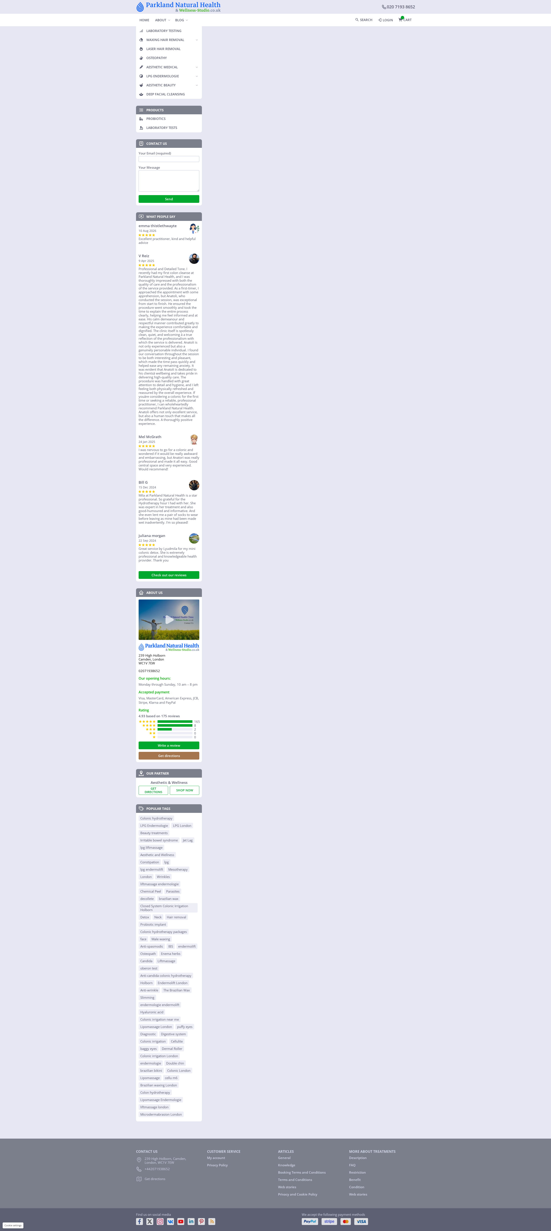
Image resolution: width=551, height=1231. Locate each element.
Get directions (169, 756)
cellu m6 (171, 1078)
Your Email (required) (155, 153)
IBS (170, 946)
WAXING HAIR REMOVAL (165, 40)
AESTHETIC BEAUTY (161, 85)
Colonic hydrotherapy (156, 818)
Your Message (149, 167)
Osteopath (148, 953)
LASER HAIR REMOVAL (163, 49)
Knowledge (286, 1165)
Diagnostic (148, 1034)
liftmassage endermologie (159, 884)
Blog (179, 20)
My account (216, 1158)
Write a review (169, 745)
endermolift (187, 946)
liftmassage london (154, 1107)
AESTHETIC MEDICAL (162, 67)
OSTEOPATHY (156, 58)
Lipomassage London (156, 1027)
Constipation (149, 862)
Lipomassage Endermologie (160, 1100)
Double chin (175, 1063)
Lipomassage (150, 1078)
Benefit (355, 1179)
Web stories (287, 1187)
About (160, 20)
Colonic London (178, 1070)
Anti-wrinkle (149, 990)
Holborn (146, 983)
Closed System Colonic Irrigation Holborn (164, 908)
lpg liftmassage (151, 847)
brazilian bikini (151, 1070)
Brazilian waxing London (158, 1085)
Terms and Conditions (295, 1179)
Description (358, 1158)
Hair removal (176, 917)
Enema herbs (170, 953)
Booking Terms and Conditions (302, 1172)
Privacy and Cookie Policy (297, 1194)
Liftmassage (166, 961)
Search (366, 20)
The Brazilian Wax (176, 990)
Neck (158, 917)
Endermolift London (172, 983)
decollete (147, 898)
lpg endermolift (151, 869)
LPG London (182, 825)
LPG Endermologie (154, 825)
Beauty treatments (154, 833)
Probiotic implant (153, 924)
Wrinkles (163, 877)
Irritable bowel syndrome (159, 840)
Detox (144, 917)
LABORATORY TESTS (161, 127)
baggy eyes (148, 1048)
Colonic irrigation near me (159, 1019)
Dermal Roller (172, 1048)
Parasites (173, 891)
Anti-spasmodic (151, 946)
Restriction (357, 1172)
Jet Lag (188, 840)
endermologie (150, 1063)
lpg (166, 862)
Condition (356, 1187)
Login (388, 20)
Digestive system (173, 1034)
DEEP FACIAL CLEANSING (165, 94)
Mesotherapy (178, 869)
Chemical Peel (150, 891)
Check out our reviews (169, 575)
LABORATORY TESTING (163, 31)
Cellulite (177, 1041)
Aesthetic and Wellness (157, 855)
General (284, 1158)
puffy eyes (184, 1027)
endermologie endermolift (159, 1005)
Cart (407, 20)
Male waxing (161, 939)
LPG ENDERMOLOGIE (162, 76)
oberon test (148, 968)
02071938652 (149, 671)
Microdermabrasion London (161, 1114)
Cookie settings (13, 1225)
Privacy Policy (217, 1165)
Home (144, 20)
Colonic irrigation (153, 1041)
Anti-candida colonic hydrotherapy (165, 975)
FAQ (352, 1165)
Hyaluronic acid (151, 1012)
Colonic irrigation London (159, 1056)
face (143, 939)
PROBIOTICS (156, 118)
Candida (146, 961)
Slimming (147, 997)
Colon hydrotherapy (155, 1092)
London (146, 877)
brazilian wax (168, 898)
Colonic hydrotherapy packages (163, 932)
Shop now (184, 790)
